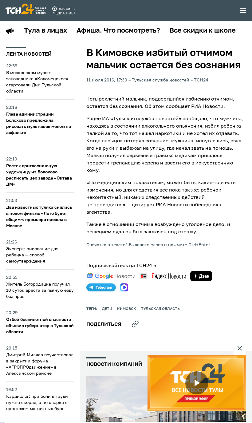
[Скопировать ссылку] (135, 324)
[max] (124, 287)
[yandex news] (163, 275)
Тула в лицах (45, 30)
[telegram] (101, 287)
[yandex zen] (201, 276)
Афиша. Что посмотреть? (118, 30)
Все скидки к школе (202, 30)
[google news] (111, 276)
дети (107, 309)
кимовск (126, 309)
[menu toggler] (243, 10)
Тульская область (160, 309)
